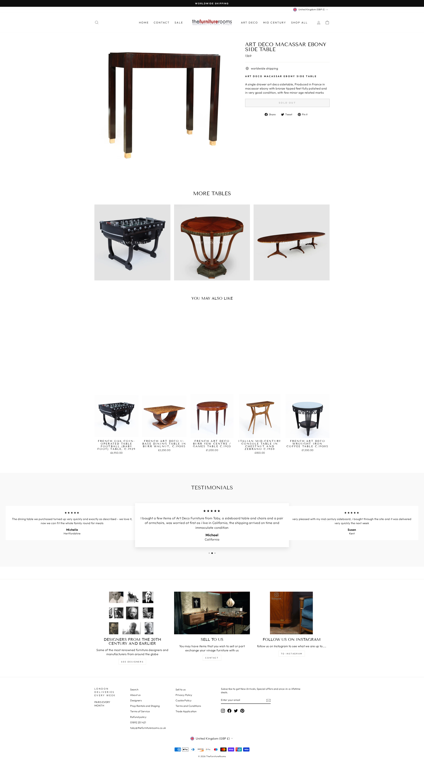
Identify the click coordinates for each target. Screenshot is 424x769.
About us (135, 695)
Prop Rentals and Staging (145, 705)
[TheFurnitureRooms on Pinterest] (242, 711)
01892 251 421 (138, 722)
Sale (179, 22)
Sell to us (181, 689)
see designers (132, 661)
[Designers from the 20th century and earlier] (132, 613)
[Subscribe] (268, 700)
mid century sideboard (336, 519)
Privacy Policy (184, 695)
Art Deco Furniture (190, 518)
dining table (25, 519)
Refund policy (138, 717)
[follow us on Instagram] (292, 613)
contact (212, 657)
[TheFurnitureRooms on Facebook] (229, 711)
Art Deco (249, 22)
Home (144, 22)
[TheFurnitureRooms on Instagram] (223, 711)
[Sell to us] (212, 613)
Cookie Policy (183, 700)
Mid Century (274, 22)
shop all (299, 22)
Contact (162, 22)
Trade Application (186, 711)
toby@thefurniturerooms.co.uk (148, 727)
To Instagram (291, 653)
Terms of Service (140, 711)
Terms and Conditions (188, 705)
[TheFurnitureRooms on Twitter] (236, 711)
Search (134, 689)
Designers (136, 700)
